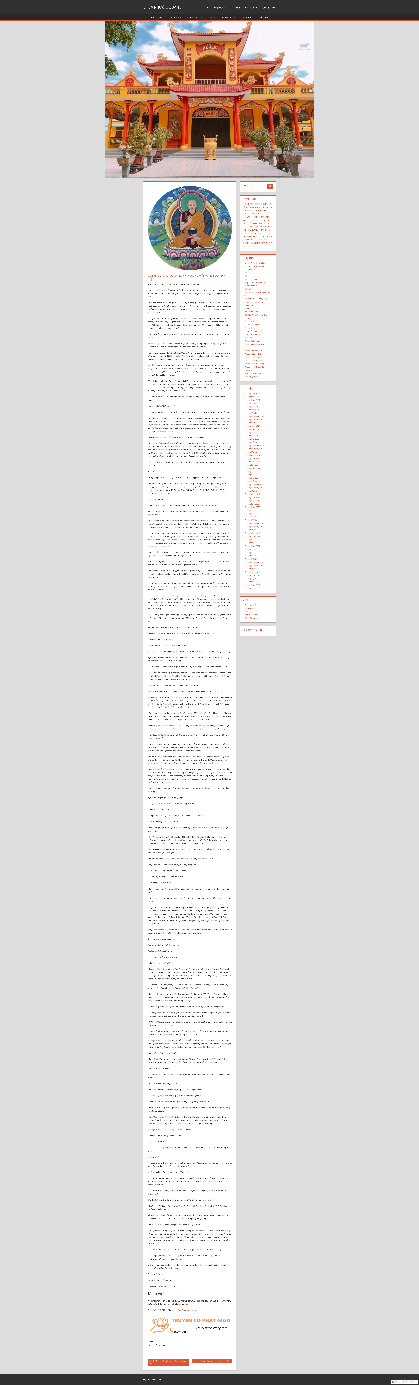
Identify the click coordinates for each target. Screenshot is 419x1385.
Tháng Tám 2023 (252, 497)
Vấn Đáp (248, 337)
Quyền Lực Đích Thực (254, 302)
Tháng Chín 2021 (252, 572)
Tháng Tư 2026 (251, 403)
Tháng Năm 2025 (252, 429)
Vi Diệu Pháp (248, 17)
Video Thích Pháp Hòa (254, 360)
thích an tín (250, 321)
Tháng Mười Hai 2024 (254, 445)
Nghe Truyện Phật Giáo (255, 282)
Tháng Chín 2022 (252, 533)
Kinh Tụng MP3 (251, 279)
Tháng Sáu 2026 (252, 396)
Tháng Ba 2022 (251, 552)
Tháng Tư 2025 (251, 432)
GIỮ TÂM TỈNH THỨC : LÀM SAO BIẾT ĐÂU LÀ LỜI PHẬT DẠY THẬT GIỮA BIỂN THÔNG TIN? (256, 220)
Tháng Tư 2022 (251, 549)
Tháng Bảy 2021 (252, 578)
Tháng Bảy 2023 (252, 500)
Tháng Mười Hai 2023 (254, 484)
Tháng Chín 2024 (252, 455)
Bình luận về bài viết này (192, 284)
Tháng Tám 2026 (252, 393)
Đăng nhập (250, 608)
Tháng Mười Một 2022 (255, 526)
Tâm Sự (248, 318)
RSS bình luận (251, 615)
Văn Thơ (248, 370)
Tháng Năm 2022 (252, 546)
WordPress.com (252, 618)
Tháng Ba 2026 (251, 406)
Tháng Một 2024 (252, 481)
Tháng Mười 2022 (253, 530)
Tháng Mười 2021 (253, 568)
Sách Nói (249, 305)
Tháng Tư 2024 (251, 471)
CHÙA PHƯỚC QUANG (162, 7)
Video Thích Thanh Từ (254, 367)
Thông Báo (250, 328)
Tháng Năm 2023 (252, 507)
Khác (164, 284)
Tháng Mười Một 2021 (255, 565)
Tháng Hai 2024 (252, 478)
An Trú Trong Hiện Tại (255, 266)
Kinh (161, 17)
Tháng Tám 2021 (252, 575)
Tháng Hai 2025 (252, 439)
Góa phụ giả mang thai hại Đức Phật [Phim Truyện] (210, 1361)
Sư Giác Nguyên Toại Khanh (257, 315)
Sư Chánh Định (251, 311)
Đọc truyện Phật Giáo (254, 373)
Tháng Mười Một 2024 (255, 448)
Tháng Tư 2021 (251, 588)
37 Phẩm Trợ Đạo (228, 17)
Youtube (213, 17)
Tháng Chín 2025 (252, 426)
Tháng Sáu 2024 (252, 465)
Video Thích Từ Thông (254, 363)
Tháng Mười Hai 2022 (254, 523)
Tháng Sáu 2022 (252, 542)
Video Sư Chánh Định (254, 341)
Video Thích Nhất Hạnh (255, 357)
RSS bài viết (250, 611)
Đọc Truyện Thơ (252, 376)
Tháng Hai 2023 (252, 517)
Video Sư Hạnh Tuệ (253, 350)
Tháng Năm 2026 (252, 400)
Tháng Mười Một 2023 (255, 487)
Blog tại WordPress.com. (152, 1379)
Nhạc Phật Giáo (251, 285)
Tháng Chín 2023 (252, 494)
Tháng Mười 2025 (253, 422)
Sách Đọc (249, 308)
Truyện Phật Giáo (173, 284)
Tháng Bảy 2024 (252, 461)
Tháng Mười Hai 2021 (254, 562)
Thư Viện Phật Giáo (194, 17)
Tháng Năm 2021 (252, 585)
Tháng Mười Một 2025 (255, 419)
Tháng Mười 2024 (253, 452)
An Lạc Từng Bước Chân (255, 263)
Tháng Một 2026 (252, 413)
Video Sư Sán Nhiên (253, 354)
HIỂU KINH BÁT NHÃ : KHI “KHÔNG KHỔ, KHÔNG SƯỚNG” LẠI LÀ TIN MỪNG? (258, 242)
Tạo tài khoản (251, 605)
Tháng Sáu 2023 (252, 504)
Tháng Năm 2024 (252, 468)
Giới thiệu (149, 17)
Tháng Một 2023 (252, 520)
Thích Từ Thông (252, 324)
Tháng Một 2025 (252, 442)
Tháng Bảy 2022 (252, 539)
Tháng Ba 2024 (251, 474)
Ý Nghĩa (248, 269)
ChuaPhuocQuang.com (187, 1310)
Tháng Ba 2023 (251, 513)
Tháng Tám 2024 (252, 458)
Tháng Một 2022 (252, 559)
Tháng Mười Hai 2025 (254, 416)
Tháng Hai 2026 (252, 409)
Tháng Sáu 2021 (252, 581)
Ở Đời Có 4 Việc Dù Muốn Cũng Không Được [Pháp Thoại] (167, 1362)
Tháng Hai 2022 (252, 555)
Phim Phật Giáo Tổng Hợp (256, 298)
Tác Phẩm (264, 17)
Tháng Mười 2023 (253, 491)
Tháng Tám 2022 (252, 536)
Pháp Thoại (174, 17)
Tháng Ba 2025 (251, 435)
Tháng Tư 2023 (251, 510)
